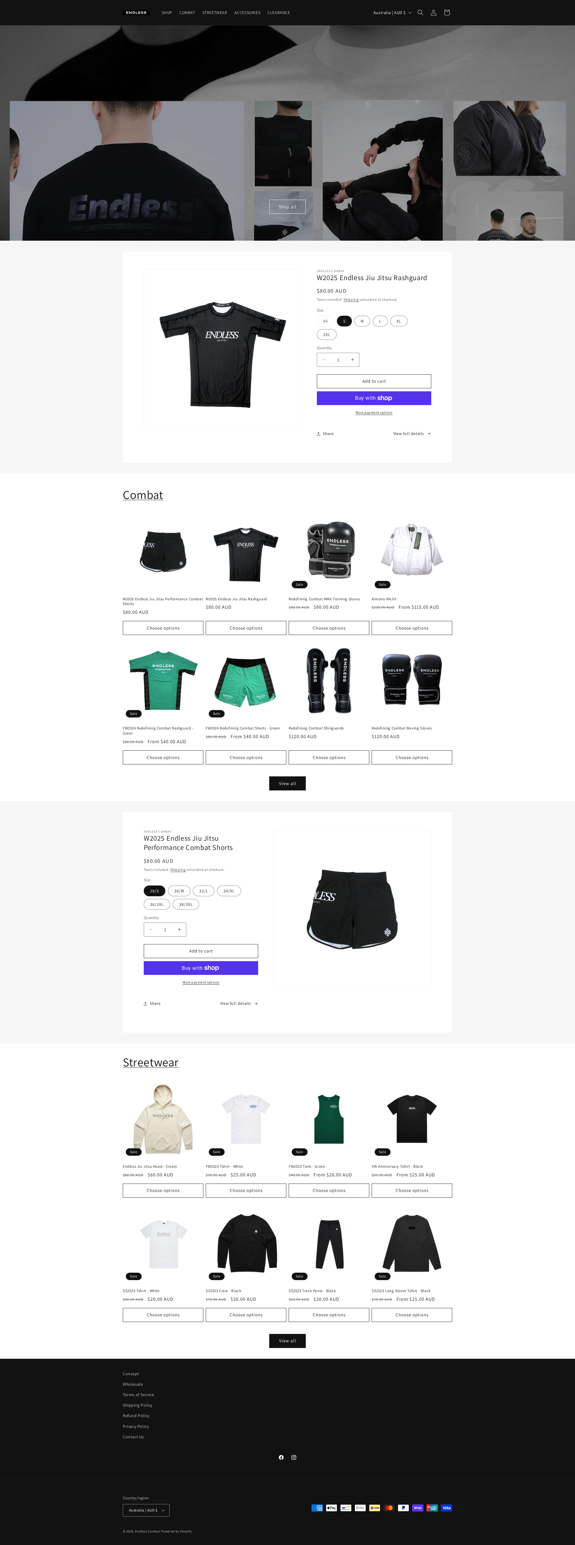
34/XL (229, 891)
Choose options (163, 628)
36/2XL (157, 904)
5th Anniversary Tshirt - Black (397, 1166)
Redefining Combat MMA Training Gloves (324, 599)
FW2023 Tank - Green (307, 1166)
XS (328, 322)
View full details (408, 433)
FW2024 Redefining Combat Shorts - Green (243, 728)
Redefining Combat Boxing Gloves (402, 728)
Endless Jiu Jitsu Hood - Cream (150, 1166)
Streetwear (151, 1062)
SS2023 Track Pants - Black (312, 1290)
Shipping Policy (137, 1405)
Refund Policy (136, 1416)
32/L (203, 891)
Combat (143, 494)
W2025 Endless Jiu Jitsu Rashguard (236, 599)
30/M (179, 891)
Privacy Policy (136, 1426)
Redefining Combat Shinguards (316, 728)
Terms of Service (138, 1394)
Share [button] (328, 433)
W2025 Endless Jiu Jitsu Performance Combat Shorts (163, 602)
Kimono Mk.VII (384, 599)
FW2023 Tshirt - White (224, 1166)
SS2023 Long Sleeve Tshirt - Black (401, 1290)
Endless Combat (148, 1531)
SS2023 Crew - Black (223, 1290)
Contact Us (133, 1436)
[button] (420, 12)
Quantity (324, 347)
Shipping (351, 299)
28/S (154, 891)
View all (287, 783)
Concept (131, 1373)
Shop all (287, 207)
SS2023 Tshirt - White (141, 1290)
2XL (326, 334)
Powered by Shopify (176, 1531)
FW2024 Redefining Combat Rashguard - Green (158, 731)
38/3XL (186, 904)
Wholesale (133, 1384)
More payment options (374, 412)
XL (399, 321)
